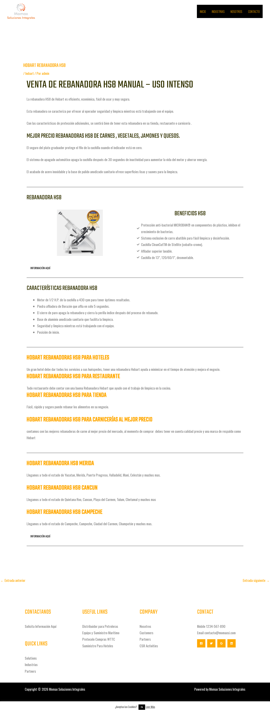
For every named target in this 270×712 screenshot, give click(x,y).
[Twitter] (211, 643)
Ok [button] (142, 707)
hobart (29, 73)
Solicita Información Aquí (41, 626)
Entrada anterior (12, 580)
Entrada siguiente (256, 580)
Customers (146, 632)
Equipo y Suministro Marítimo (100, 632)
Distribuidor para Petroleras (100, 626)
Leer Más (150, 707)
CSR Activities (149, 645)
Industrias (218, 11)
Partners (30, 671)
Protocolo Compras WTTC (98, 639)
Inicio (203, 11)
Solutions (31, 658)
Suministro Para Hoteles (97, 645)
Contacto (254, 11)
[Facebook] (201, 643)
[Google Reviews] (221, 643)
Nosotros (236, 11)
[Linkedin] (231, 643)
